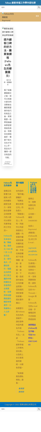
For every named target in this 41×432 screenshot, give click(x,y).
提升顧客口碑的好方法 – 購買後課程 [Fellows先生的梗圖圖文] (8, 58)
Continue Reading (8, 162)
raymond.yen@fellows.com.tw (32, 251)
